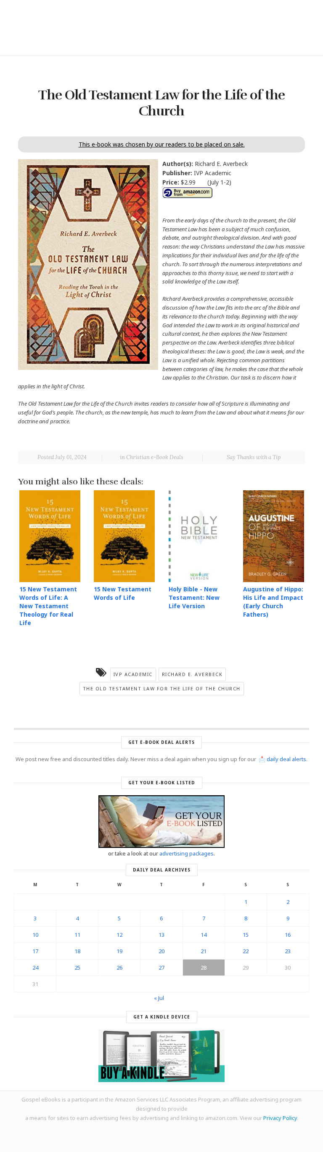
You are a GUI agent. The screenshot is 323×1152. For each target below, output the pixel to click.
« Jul (159, 998)
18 (77, 951)
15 (246, 934)
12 (119, 934)
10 (35, 934)
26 (119, 967)
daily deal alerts (286, 759)
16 (288, 934)
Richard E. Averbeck (192, 674)
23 (288, 951)
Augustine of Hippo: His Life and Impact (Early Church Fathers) (273, 601)
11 (77, 934)
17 (35, 951)
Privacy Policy (280, 1118)
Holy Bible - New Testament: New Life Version (194, 597)
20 (161, 951)
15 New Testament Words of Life (122, 593)
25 (77, 967)
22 (246, 951)
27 (161, 967)
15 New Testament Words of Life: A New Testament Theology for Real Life (48, 606)
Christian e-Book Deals (154, 457)
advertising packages (186, 853)
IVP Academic (133, 674)
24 (35, 967)
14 (204, 934)
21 (204, 951)
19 (119, 951)
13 (161, 934)
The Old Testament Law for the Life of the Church (162, 688)
